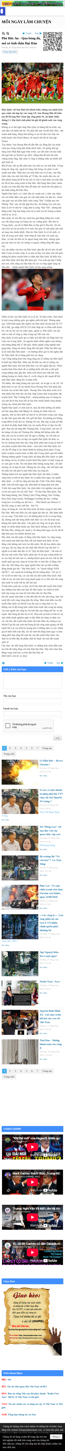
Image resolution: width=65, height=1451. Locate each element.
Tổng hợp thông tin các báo (22, 1414)
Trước (29, 33)
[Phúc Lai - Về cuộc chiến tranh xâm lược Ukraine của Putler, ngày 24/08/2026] (20, 897)
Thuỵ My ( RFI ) (10, 941)
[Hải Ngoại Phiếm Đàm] (32, 3)
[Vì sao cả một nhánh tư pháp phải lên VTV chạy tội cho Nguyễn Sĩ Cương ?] (20, 801)
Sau (36, 33)
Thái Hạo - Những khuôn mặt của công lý (51, 1044)
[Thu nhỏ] (3, 33)
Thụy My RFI (9, 52)
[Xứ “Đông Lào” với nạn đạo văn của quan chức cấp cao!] (20, 838)
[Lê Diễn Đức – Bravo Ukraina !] (20, 772)
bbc (10, 1379)
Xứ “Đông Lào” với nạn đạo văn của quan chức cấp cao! (50, 830)
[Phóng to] (8, 33)
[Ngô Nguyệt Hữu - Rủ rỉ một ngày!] (20, 963)
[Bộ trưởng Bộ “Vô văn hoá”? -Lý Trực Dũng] (20, 867)
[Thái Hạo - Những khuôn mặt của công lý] (20, 1051)
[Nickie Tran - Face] (20, 993)
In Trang (3, 663)
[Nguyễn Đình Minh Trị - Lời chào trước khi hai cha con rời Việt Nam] (20, 1022)
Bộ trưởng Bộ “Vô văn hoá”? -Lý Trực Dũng (51, 860)
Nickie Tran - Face (50, 981)
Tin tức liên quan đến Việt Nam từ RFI (27, 1386)
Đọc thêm (43, 776)
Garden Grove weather (32, 1124)
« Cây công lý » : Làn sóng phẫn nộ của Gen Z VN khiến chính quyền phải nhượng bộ (51, 923)
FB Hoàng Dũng (47, 845)
